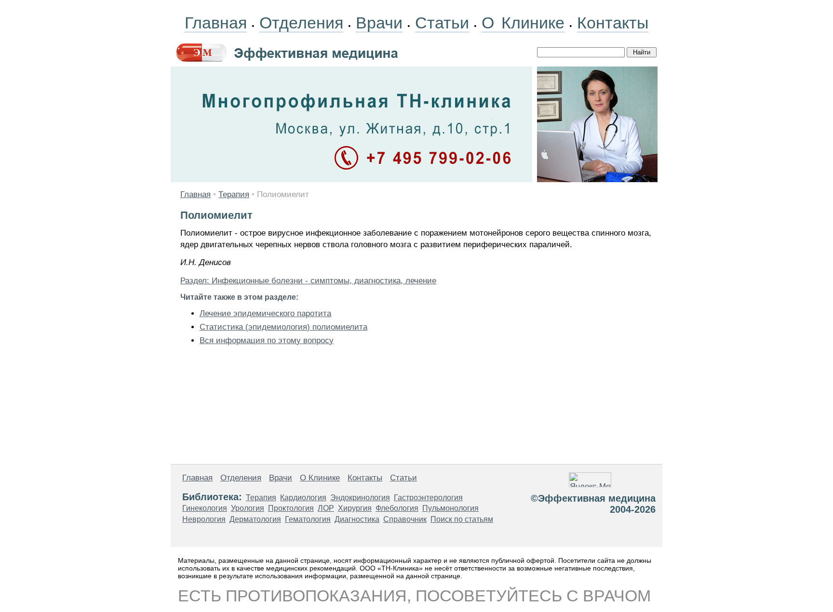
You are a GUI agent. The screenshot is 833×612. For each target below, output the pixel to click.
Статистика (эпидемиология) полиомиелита (283, 327)
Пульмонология (450, 508)
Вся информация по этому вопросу (267, 340)
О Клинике (523, 22)
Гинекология (204, 508)
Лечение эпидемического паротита (265, 313)
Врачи (379, 22)
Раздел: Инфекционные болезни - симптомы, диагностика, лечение (308, 280)
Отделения (301, 22)
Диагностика (357, 519)
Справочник (405, 519)
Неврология (204, 519)
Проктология (291, 508)
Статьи (442, 22)
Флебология (397, 508)
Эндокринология (360, 497)
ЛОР (326, 508)
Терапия (233, 194)
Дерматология (255, 519)
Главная (216, 22)
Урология (247, 508)
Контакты (612, 22)
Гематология (308, 519)
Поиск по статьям (461, 519)
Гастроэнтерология (428, 497)
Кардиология (303, 497)
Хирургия (355, 508)
